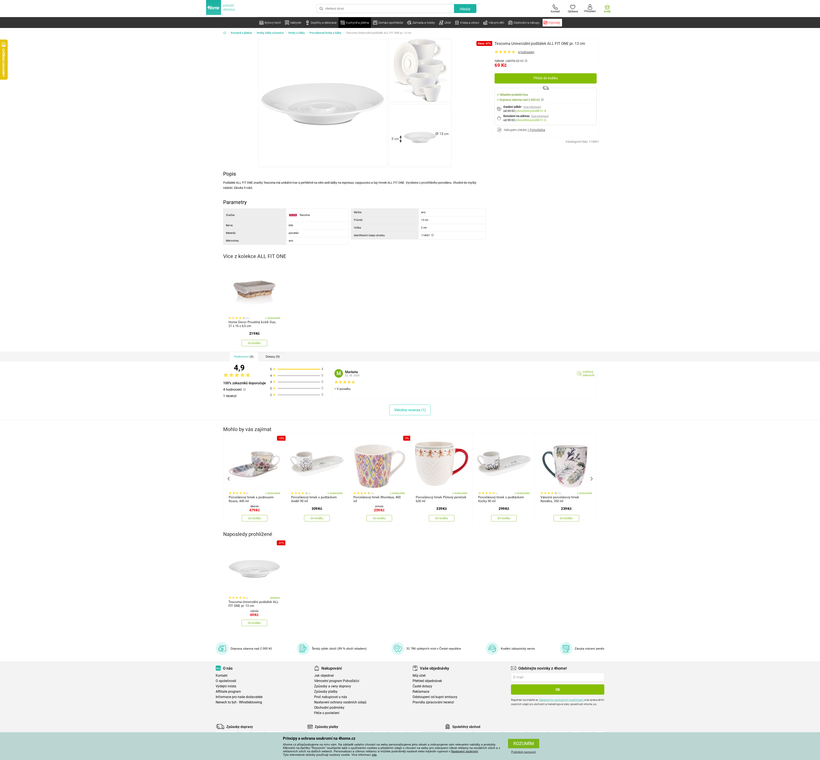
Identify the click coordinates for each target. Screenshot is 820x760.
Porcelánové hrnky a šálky (325, 32)
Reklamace (421, 691)
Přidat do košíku (545, 78)
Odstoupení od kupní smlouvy (435, 696)
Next (591, 478)
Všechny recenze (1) (410, 410)
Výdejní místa (226, 686)
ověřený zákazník (588, 373)
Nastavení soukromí (464, 751)
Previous (228, 478)
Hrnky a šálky (296, 32)
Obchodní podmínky (329, 707)
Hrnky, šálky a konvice (270, 32)
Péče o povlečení (326, 713)
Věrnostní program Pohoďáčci (336, 680)
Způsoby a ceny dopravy (332, 686)
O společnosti (226, 680)
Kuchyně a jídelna (241, 32)
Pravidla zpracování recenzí (433, 702)
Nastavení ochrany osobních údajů (340, 702)
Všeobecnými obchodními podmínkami (561, 699)
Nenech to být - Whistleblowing (239, 702)
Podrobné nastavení (523, 752)
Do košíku (254, 343)
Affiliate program (228, 691)
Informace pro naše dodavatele (239, 696)
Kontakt (221, 675)
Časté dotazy (422, 686)
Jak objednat (324, 675)
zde (374, 754)
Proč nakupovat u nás (330, 696)
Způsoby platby (326, 691)
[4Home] (226, 33)
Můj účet (419, 675)
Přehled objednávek (427, 680)
